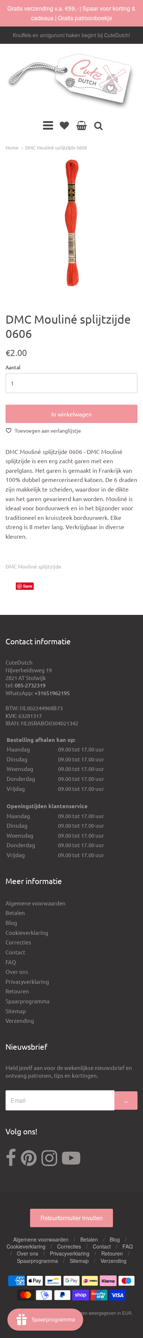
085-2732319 (30, 685)
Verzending (20, 1020)
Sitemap (16, 1010)
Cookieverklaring (27, 932)
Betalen (15, 912)
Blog (11, 922)
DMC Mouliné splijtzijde (33, 566)
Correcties (18, 942)
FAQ (11, 961)
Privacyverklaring (27, 981)
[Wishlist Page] (64, 125)
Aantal (13, 367)
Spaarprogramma (28, 1000)
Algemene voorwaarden (36, 902)
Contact (15, 951)
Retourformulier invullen (71, 1218)
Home (12, 147)
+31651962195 (52, 692)
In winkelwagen (71, 414)
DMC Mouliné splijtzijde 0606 (56, 147)
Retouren (17, 990)
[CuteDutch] (72, 82)
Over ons (17, 971)
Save (27, 586)
